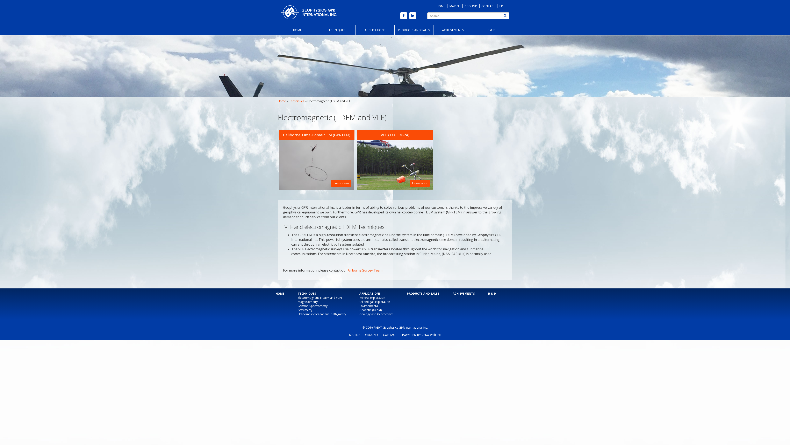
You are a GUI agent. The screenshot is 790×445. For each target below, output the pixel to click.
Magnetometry (308, 302)
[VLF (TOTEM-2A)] (397, 159)
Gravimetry (305, 310)
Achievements (453, 30)
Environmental (369, 306)
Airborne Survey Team (365, 270)
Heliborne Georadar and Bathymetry (322, 314)
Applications (375, 30)
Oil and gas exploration (374, 302)
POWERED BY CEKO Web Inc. (421, 335)
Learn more (341, 183)
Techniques (336, 30)
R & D (492, 30)
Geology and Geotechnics (376, 314)
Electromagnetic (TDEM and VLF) (320, 298)
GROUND (471, 6)
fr (501, 6)
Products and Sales (414, 30)
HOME (441, 6)
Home (297, 30)
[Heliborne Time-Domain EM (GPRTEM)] (318, 159)
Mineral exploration (372, 298)
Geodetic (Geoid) (370, 310)
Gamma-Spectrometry (313, 306)
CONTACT (488, 6)
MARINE (454, 6)
